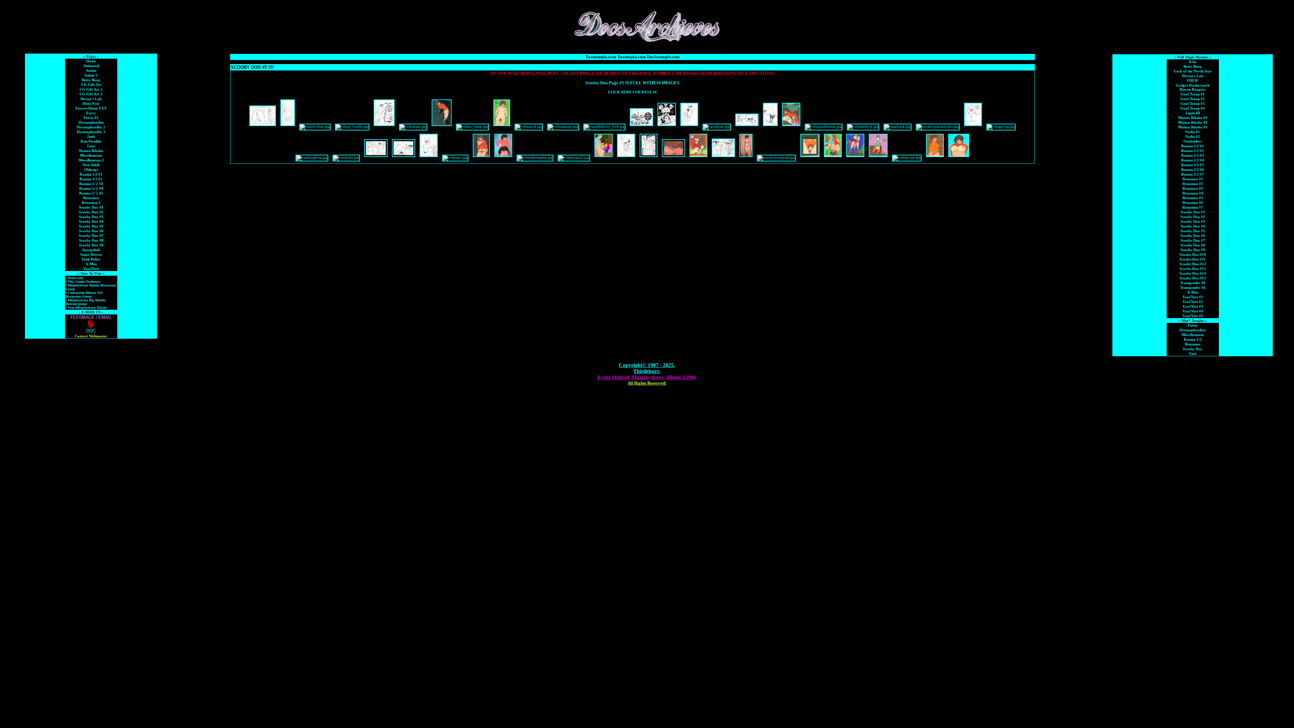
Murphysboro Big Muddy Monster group (85, 302)
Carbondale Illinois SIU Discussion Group (84, 294)
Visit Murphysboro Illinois (87, 307)
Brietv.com (75, 278)
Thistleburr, (646, 371)
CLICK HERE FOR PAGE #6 (632, 92)
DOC (91, 330)
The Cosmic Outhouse (83, 281)
